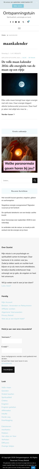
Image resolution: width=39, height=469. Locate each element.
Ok (33, 467)
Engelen (5, 404)
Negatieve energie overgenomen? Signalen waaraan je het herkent (18, 206)
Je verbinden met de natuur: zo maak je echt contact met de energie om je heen (18, 228)
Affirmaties (6, 410)
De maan (32, 58)
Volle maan (6, 387)
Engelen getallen (9, 407)
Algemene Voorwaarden (12, 312)
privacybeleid (6, 363)
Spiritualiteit (7, 397)
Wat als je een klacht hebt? (13, 318)
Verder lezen (7, 114)
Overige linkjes (8, 446)
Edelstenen (6, 426)
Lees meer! (6, 286)
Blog (24, 58)
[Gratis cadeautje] (19, 155)
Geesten (5, 391)
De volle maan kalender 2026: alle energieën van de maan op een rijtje (18, 66)
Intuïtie (4, 413)
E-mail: (5, 347)
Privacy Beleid (7, 315)
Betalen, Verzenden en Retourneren (17, 305)
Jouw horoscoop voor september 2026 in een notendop (19, 221)
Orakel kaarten (8, 394)
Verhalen (5, 439)
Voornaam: (6, 337)
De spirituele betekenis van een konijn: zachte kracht (19, 213)
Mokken (5, 433)
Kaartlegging (7, 420)
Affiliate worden (8, 309)
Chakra (4, 400)
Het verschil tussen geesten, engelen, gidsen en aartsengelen (19, 199)
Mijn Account (7, 302)
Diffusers (5, 443)
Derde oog (6, 417)
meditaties (6, 429)
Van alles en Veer (9, 436)
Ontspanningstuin (19, 13)
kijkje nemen (18, 6)
